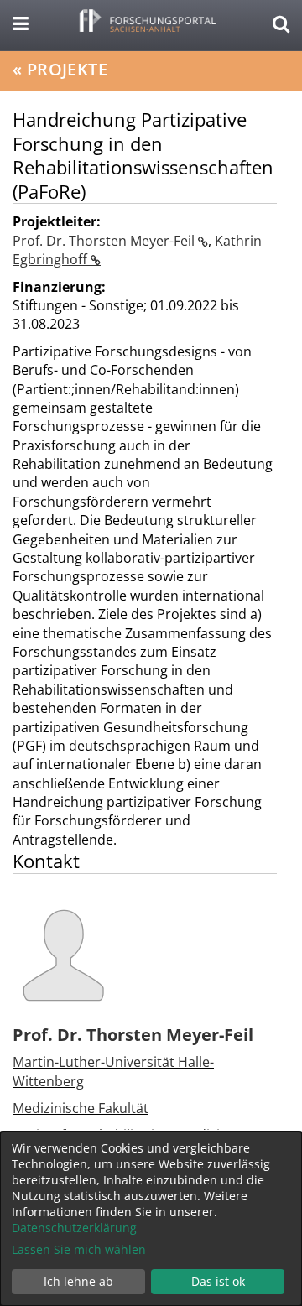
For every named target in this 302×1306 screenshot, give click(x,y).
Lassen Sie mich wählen (79, 1249)
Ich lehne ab (78, 1281)
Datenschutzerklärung (74, 1228)
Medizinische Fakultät (80, 1108)
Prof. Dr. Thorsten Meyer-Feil (105, 241)
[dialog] (151, 1219)
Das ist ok (218, 1281)
